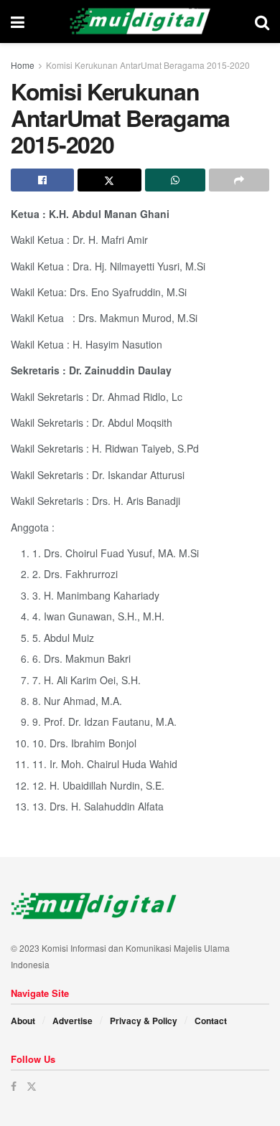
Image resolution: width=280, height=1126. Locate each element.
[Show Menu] (17, 21)
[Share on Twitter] (109, 180)
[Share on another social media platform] (239, 180)
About (23, 1020)
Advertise (72, 1020)
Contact (211, 1020)
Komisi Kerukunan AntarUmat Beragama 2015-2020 (148, 65)
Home (22, 65)
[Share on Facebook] (42, 180)
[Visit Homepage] (140, 21)
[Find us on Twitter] (32, 1086)
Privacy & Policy (143, 1020)
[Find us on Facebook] (14, 1086)
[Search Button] (262, 21)
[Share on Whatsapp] (175, 180)
